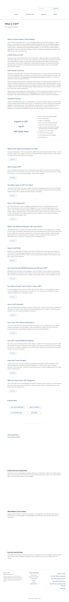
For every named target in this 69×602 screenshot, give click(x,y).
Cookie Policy (34, 578)
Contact (34, 582)
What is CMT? (62, 573)
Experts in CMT (6, 572)
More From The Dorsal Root (14, 437)
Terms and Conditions (34, 576)
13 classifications (33, 92)
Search (56, 8)
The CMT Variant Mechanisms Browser (57, 584)
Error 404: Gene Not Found (15, 552)
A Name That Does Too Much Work (17, 470)
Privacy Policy (34, 575)
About (34, 580)
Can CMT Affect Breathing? (58, 576)
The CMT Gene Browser (59, 581)
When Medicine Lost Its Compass (17, 511)
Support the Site (34, 583)
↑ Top (64, 596)
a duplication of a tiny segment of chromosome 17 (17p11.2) (36, 77)
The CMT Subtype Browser (58, 578)
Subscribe (63, 588)
